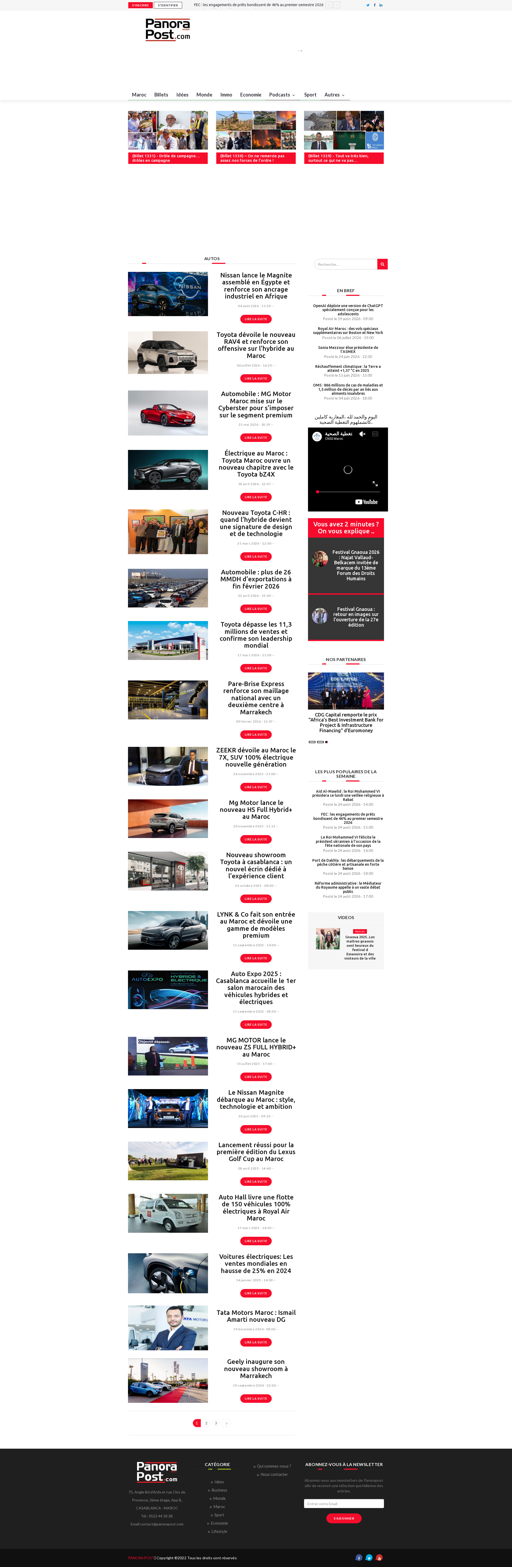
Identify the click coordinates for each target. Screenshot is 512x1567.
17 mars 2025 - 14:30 (254, 1228)
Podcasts (280, 95)
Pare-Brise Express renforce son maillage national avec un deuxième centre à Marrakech (256, 698)
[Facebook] (374, 5)
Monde (204, 95)
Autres (333, 95)
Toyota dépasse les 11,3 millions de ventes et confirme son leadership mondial (256, 635)
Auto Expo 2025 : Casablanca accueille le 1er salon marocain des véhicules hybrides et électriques (256, 988)
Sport (310, 95)
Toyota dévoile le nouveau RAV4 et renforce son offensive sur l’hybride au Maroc (256, 345)
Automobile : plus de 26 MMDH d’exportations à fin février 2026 (256, 579)
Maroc (139, 95)
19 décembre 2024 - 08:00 (254, 1329)
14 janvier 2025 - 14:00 (254, 1280)
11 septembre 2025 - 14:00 (254, 945)
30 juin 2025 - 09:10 (254, 1116)
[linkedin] (381, 5)
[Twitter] (368, 5)
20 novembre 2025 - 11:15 (254, 826)
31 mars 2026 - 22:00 (254, 543)
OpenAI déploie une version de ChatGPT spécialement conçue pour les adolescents (348, 310)
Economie (250, 95)
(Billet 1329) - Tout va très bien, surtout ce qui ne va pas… (338, 158)
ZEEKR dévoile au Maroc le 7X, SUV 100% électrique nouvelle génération (256, 757)
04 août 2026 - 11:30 (254, 306)
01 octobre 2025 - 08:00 (254, 886)
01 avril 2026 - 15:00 (254, 596)
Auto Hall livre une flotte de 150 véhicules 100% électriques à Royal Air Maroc (256, 1208)
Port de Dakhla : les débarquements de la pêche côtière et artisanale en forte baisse (348, 864)
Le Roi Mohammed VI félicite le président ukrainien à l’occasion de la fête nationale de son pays (348, 841)
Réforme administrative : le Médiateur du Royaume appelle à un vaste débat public (348, 887)
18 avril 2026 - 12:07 (254, 484)
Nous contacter (274, 1474)
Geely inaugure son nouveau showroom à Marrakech (256, 1368)
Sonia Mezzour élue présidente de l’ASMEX (348, 349)
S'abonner (344, 1518)
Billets (161, 95)
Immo (226, 95)
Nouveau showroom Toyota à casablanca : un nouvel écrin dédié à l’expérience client (256, 865)
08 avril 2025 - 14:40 (254, 1168)
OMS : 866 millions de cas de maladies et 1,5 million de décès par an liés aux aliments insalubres (348, 389)
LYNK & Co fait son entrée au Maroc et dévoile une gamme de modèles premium (256, 925)
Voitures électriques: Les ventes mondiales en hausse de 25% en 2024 (256, 1263)
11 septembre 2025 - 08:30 (254, 1011)
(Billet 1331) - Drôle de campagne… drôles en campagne (166, 158)
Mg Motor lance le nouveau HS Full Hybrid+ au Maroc (256, 809)
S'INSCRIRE (140, 5)
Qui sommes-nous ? (274, 1466)
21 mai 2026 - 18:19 (254, 424)
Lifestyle (219, 1531)
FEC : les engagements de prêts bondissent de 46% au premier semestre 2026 (348, 818)
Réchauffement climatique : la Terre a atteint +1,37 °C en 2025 (348, 368)
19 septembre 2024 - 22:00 (254, 1385)
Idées (182, 95)
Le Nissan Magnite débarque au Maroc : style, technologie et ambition (256, 1099)
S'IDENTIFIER (168, 5)
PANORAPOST (141, 1558)
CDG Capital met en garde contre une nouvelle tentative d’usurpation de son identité (346, 720)
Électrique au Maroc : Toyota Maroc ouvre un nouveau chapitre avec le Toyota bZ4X (256, 464)
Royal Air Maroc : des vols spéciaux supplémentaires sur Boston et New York (348, 331)
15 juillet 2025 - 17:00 (254, 1064)
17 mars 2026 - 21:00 (254, 655)
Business (219, 1490)
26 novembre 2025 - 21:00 (254, 774)
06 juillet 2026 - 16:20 (254, 365)
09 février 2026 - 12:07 (254, 721)
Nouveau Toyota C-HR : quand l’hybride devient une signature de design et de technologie (256, 523)
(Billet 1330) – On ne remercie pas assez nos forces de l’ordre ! (252, 158)
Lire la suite (256, 319)
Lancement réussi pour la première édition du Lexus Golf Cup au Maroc (256, 1152)
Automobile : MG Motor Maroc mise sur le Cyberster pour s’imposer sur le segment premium (256, 404)
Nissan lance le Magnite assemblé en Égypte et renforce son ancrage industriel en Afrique (256, 286)
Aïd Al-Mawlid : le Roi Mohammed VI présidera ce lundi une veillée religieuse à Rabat (348, 795)
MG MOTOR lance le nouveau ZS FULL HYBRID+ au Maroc (256, 1047)
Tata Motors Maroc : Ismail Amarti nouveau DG (256, 1316)
